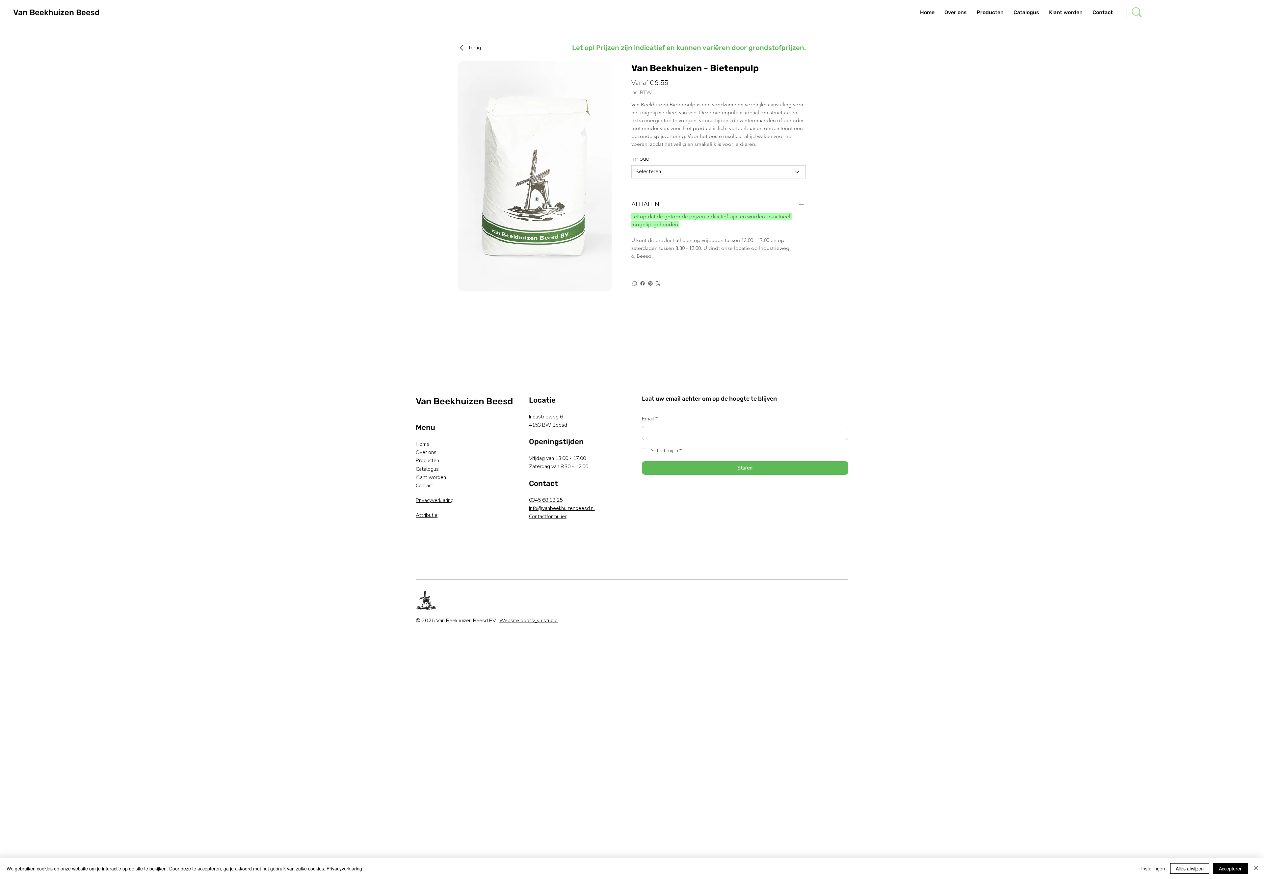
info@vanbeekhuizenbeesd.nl (562, 508)
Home (423, 444)
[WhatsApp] (634, 283)
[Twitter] (658, 283)
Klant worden (431, 477)
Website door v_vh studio (528, 620)
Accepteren (1231, 868)
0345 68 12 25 (546, 500)
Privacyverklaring (435, 500)
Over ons (426, 452)
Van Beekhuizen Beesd (56, 12)
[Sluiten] (1256, 868)
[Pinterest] (650, 283)
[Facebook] (642, 283)
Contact (424, 485)
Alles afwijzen (1190, 868)
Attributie (426, 515)
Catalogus (427, 469)
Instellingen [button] (1153, 868)
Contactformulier (547, 516)
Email (650, 418)
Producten (427, 460)
